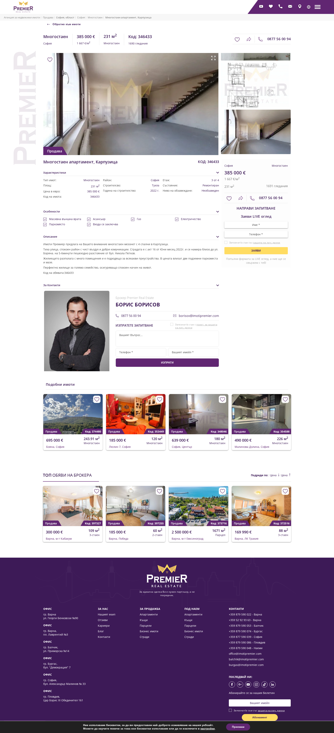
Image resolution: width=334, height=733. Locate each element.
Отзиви (103, 620)
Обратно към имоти (66, 24)
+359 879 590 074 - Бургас (246, 631)
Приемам (238, 727)
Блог (101, 631)
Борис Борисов (138, 304)
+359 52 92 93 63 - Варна (245, 620)
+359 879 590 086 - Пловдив (247, 642)
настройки (207, 728)
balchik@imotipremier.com (246, 659)
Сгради (144, 637)
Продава (48, 17)
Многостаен (95, 17)
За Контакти (51, 285)
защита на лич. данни (266, 242)
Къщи (144, 620)
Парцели (146, 625)
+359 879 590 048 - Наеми (245, 648)
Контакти (104, 637)
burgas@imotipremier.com (246, 665)
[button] (309, 7)
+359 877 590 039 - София (245, 637)
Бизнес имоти (149, 631)
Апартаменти (149, 614)
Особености (51, 211)
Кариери (104, 625)
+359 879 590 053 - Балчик (246, 625)
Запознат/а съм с (196, 326)
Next (210, 95)
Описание (50, 236)
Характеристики (54, 172)
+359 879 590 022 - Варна (245, 614)
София (81, 17)
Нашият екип (106, 614)
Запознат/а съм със (254, 242)
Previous (45, 95)
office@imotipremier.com (245, 653)
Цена (273, 475)
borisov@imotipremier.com (198, 316)
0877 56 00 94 (278, 39)
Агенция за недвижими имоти (22, 17)
